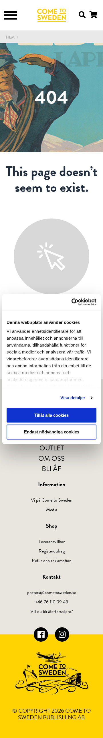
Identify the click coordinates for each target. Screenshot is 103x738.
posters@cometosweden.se (51, 592)
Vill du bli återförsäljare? (51, 611)
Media (51, 509)
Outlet (51, 448)
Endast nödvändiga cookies (51, 432)
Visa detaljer (72, 397)
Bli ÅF (52, 469)
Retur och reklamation (52, 560)
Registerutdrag (52, 551)
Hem (10, 37)
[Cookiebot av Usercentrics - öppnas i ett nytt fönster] (72, 302)
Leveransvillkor (52, 541)
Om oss (51, 458)
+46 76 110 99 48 (51, 602)
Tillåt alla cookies (51, 415)
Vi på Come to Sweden (51, 500)
